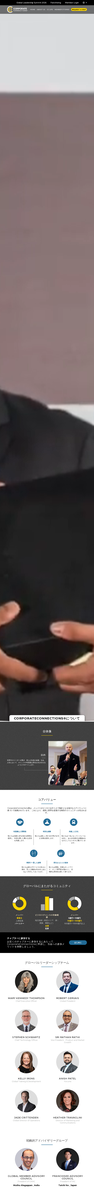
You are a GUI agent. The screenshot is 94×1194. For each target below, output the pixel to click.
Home (32, 9)
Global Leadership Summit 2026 (31, 3)
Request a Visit (79, 9)
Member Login (72, 3)
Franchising (55, 3)
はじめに (78, 942)
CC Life (50, 9)
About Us (41, 9)
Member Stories (62, 9)
